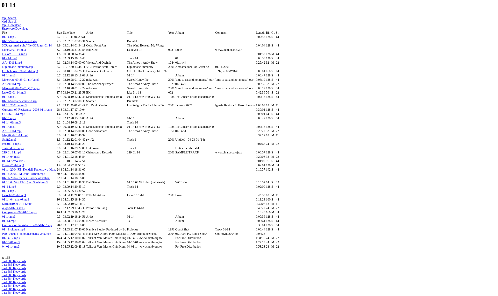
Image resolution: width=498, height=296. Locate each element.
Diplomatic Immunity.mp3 (18, 66)
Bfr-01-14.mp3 (11, 143)
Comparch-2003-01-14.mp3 (19, 212)
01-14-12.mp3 (11, 238)
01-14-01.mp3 (11, 242)
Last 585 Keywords (14, 261)
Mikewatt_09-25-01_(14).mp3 (20, 79)
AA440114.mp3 (12, 62)
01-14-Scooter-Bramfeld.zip (19, 41)
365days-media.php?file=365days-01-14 (27, 45)
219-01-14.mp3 (11, 152)
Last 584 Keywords (14, 278)
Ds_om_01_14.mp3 (14, 54)
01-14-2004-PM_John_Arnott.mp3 (23, 173)
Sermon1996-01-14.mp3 (17, 203)
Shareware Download (15, 28)
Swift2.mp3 (9, 139)
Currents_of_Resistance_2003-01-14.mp (27, 109)
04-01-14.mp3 (11, 246)
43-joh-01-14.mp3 (13, 208)
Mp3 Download (11, 25)
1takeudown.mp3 (13, 148)
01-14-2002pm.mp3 (14, 105)
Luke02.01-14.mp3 (14, 49)
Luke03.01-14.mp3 (14, 92)
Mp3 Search (9, 18)
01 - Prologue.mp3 (13, 229)
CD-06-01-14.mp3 (13, 114)
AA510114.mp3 (12, 131)
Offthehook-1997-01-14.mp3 (20, 71)
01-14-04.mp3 (11, 156)
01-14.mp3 (9, 37)
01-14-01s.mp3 (11, 122)
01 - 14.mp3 (9, 58)
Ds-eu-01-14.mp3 (13, 165)
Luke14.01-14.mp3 (14, 195)
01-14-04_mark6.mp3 (15, 199)
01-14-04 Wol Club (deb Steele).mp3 (25, 182)
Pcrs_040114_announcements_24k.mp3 (26, 233)
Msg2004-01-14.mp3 (15, 135)
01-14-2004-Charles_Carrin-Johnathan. (26, 178)
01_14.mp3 (9, 186)
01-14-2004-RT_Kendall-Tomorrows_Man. (29, 169)
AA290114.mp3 (12, 84)
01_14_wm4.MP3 (13, 161)
